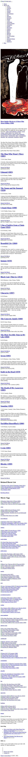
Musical (9, 33)
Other (8, 37)
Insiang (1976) (6, 261)
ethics (17, 135)
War (8, 15)
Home (5, 4)
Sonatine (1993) (7, 406)
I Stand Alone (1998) (9, 208)
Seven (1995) (6, 356)
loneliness (16, 137)
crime (7, 131)
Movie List (6, 5)
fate (6, 137)
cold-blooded (11, 135)
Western (9, 16)
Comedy (9, 8)
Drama (8, 19)
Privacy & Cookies (8, 751)
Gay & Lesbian (10, 36)
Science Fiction (10, 23)
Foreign (9, 40)
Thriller (8, 12)
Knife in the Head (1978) (10, 372)
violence (19, 131)
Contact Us (6, 753)
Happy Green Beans (6, 755)
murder (16, 133)
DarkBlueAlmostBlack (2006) (12, 423)
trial (20, 133)
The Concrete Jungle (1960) (12, 319)
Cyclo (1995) (6, 448)
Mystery (9, 34)
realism (14, 134)
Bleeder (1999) (6, 464)
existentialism (22, 135)
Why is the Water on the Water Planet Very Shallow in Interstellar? (14, 730)
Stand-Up (9, 41)
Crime (8, 20)
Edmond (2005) (7, 172)
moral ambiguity (20, 134)
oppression (10, 137)
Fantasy (9, 29)
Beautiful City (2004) (9, 243)
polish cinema (8, 133)
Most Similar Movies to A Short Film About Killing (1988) (12, 122)
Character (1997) (7, 293)
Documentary (10, 13)
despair (21, 137)
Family (8, 26)
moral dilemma (13, 131)
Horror (8, 9)
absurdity (3, 137)
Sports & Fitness (11, 39)
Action (8, 6)
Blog (5, 43)
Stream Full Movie (5, 167)
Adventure (9, 22)
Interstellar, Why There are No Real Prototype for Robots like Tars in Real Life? (15, 732)
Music (8, 32)
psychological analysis (6, 134)
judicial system (4, 135)
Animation (9, 25)
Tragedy (9, 11)
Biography (9, 27)
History (8, 30)
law (13, 133)
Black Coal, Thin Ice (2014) (11, 277)
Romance (9, 18)
